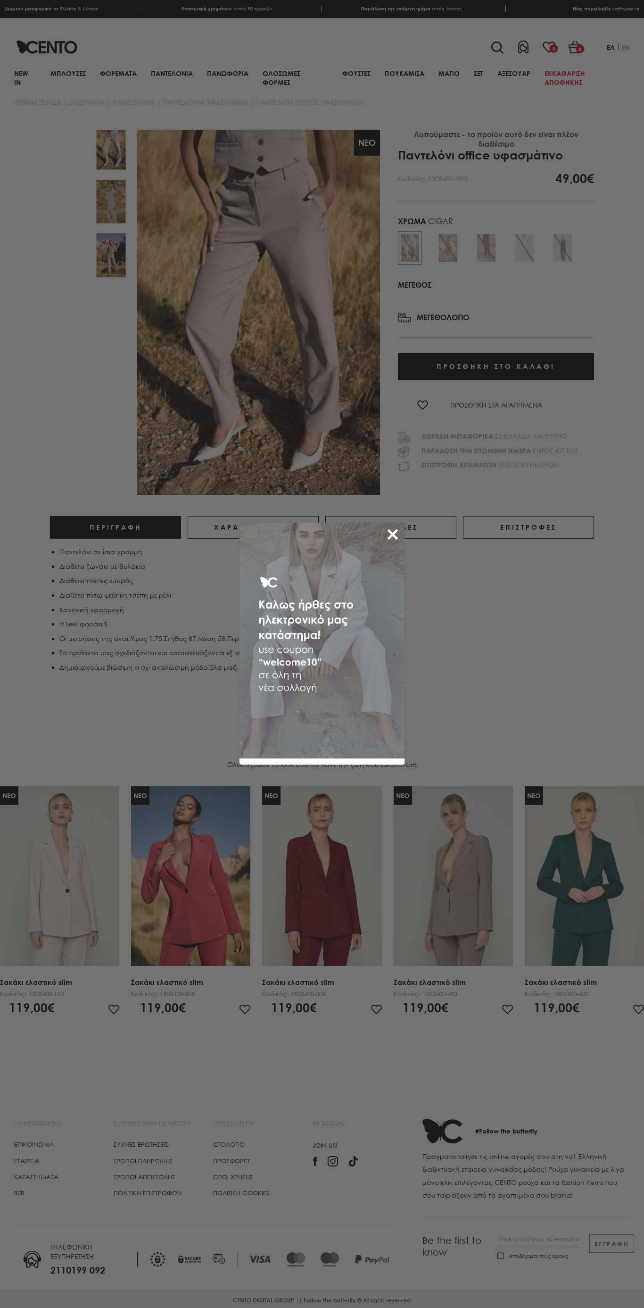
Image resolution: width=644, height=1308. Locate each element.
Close (395, 532)
